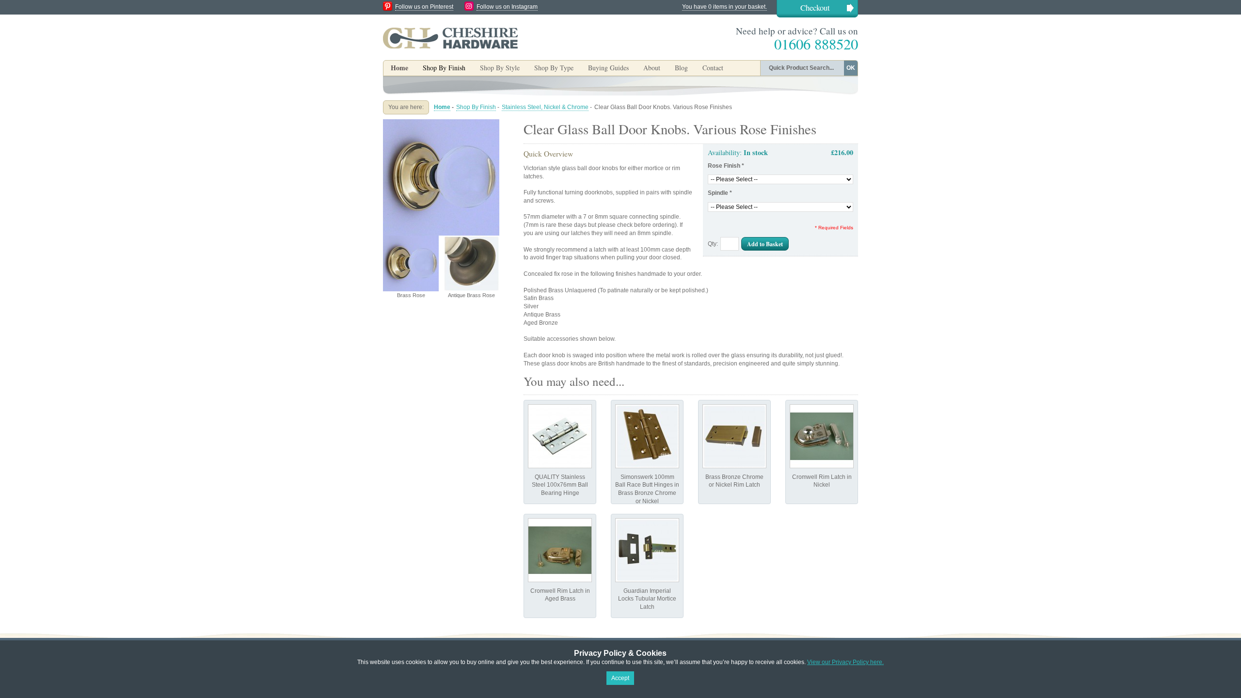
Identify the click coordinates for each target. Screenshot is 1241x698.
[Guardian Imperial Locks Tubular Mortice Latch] (647, 550)
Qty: (713, 243)
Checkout (815, 7)
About (651, 67)
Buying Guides (608, 67)
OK (850, 67)
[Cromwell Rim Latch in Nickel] (822, 436)
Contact (712, 67)
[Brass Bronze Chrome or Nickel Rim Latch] (734, 436)
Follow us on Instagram (507, 6)
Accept (620, 678)
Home (399, 68)
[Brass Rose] (441, 123)
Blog (681, 67)
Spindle (720, 193)
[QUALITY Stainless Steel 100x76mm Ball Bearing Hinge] (560, 436)
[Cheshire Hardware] (450, 37)
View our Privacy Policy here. (845, 662)
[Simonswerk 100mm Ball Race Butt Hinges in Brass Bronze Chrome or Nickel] (647, 436)
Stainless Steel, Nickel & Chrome (545, 107)
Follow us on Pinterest (424, 6)
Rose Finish (726, 165)
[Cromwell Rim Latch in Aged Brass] (560, 550)
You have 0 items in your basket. (724, 6)
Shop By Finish (476, 107)
